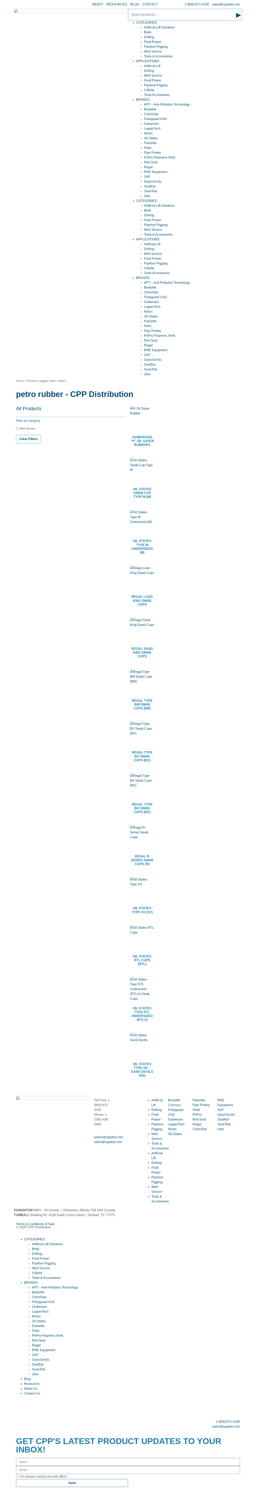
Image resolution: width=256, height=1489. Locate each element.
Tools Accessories (157, 95)
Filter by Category (28, 420)
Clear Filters (28, 439)
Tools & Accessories (158, 56)
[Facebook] (21, 1145)
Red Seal (150, 162)
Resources (31, 1383)
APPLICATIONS (147, 61)
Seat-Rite (150, 191)
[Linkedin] (32, 1145)
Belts (147, 32)
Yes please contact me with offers (43, 1476)
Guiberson (151, 123)
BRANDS (143, 99)
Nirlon (148, 133)
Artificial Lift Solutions (159, 27)
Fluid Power (152, 42)
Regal (148, 167)
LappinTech (152, 128)
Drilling (149, 37)
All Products (28, 408)
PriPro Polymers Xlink (159, 157)
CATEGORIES (146, 22)
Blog (27, 1379)
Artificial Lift (152, 66)
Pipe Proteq (152, 152)
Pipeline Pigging (156, 46)
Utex (147, 196)
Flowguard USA (155, 119)
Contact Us (32, 1393)
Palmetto (150, 143)
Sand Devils (152, 181)
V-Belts (149, 90)
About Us (30, 1388)
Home (20, 380)
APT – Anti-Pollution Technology (167, 104)
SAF (147, 176)
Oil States (151, 138)
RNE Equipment (155, 172)
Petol (147, 148)
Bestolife (150, 109)
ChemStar (151, 114)
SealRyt (149, 186)
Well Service (153, 51)
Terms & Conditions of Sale (37, 1224)
